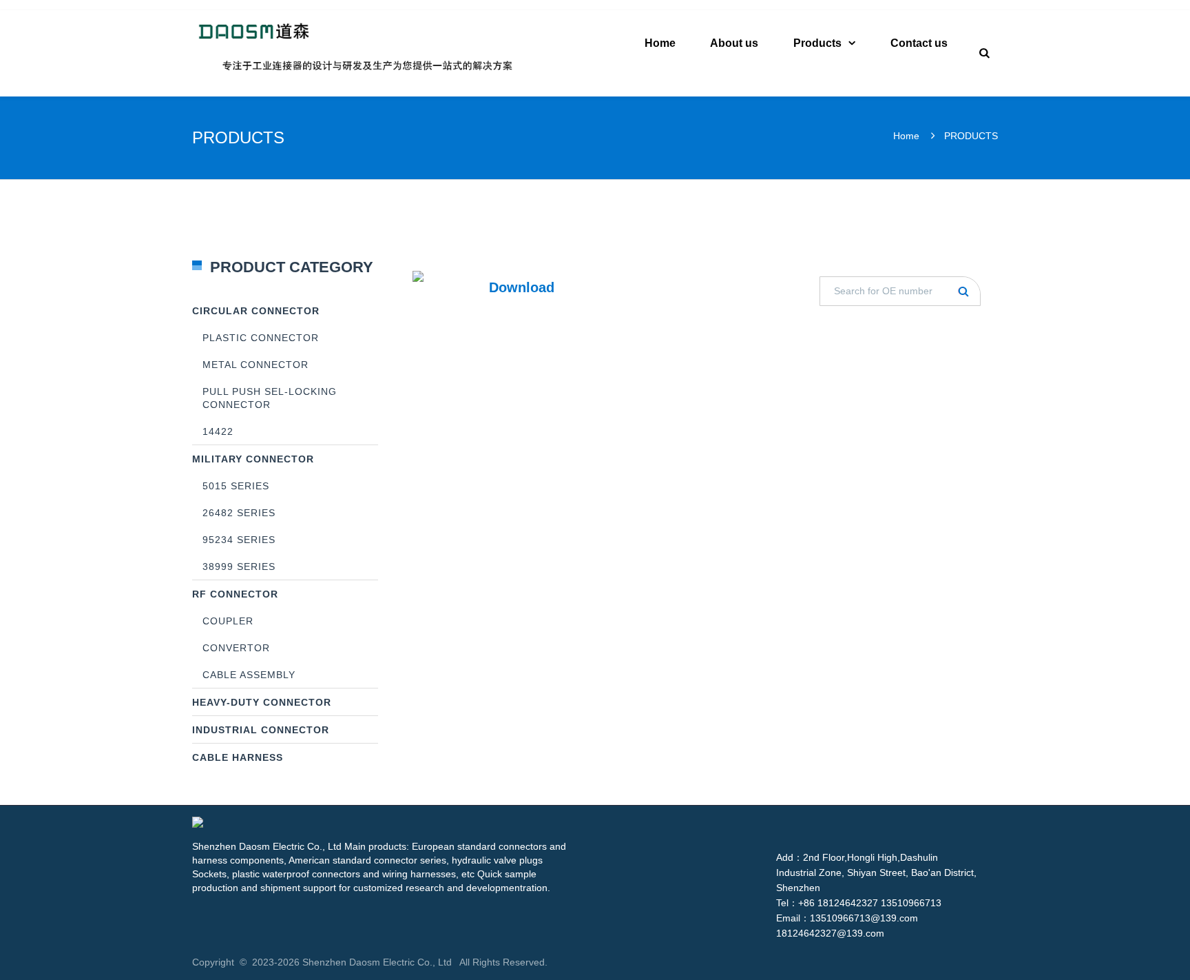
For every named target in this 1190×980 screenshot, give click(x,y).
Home (906, 135)
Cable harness (237, 757)
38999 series (238, 566)
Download (521, 287)
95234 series (238, 539)
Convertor (236, 647)
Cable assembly (248, 674)
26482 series (238, 512)
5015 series (235, 485)
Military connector (253, 459)
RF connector (235, 594)
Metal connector (255, 364)
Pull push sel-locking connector (269, 398)
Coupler (227, 620)
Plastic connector (260, 337)
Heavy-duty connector (261, 702)
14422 (217, 431)
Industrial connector (260, 729)
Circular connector (256, 310)
